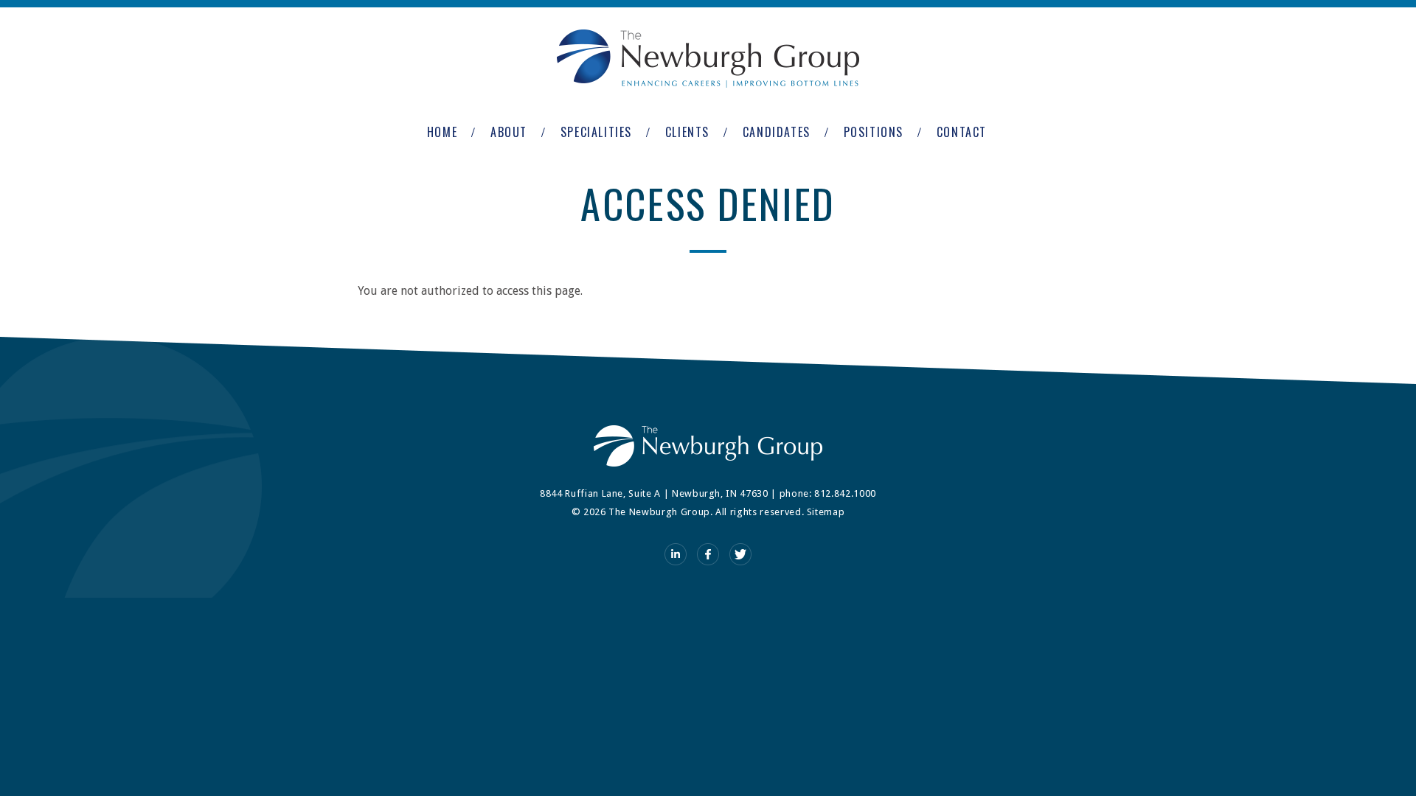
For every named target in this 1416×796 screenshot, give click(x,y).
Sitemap (826, 511)
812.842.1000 (845, 493)
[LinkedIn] (675, 554)
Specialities (596, 132)
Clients (687, 132)
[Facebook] (708, 554)
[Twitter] (740, 554)
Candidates (777, 132)
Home (442, 132)
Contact (962, 132)
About (508, 132)
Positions (873, 132)
